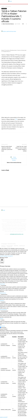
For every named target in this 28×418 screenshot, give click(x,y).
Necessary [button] (2, 326)
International (8, 6)
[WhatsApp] (12, 27)
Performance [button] (3, 293)
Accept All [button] (10, 256)
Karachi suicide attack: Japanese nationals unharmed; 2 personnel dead (6, 149)
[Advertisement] (14, 101)
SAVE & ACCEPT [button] (4, 417)
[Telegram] (16, 27)
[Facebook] (2, 27)
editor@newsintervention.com (16, 234)
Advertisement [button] (3, 309)
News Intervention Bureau (8, 23)
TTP (16, 119)
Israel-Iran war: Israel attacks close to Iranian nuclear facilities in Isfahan (21, 149)
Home (2, 6)
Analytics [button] (2, 300)
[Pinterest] (9, 27)
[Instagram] (6, 237)
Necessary (3, 327)
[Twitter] (6, 27)
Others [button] (1, 318)
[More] (19, 27)
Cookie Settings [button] (3, 256)
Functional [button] (2, 284)
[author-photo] (14, 160)
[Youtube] (18, 237)
